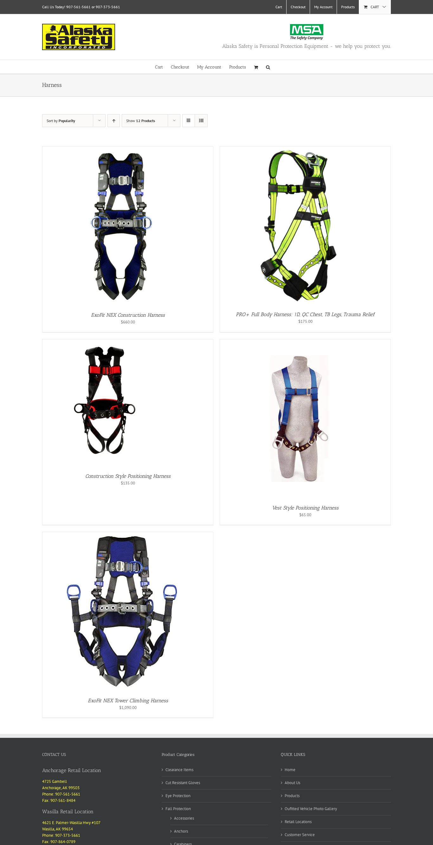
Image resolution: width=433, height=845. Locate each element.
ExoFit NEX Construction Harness (128, 315)
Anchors (181, 831)
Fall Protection (178, 808)
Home (290, 769)
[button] (268, 67)
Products (292, 795)
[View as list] (201, 120)
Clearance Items (179, 769)
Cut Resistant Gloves (182, 782)
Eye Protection (178, 795)
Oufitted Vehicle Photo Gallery (311, 808)
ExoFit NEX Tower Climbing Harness (128, 701)
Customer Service (300, 834)
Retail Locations (298, 821)
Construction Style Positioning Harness (128, 476)
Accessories (184, 818)
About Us (292, 782)
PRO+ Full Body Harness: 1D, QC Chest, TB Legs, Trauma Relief (305, 314)
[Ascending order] (113, 120)
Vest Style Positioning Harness (305, 508)
